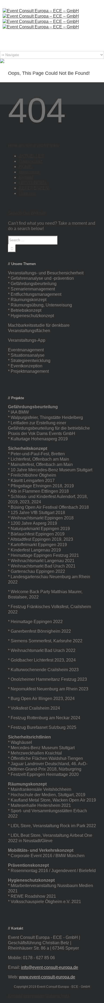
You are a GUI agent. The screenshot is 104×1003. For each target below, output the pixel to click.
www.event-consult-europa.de (47, 977)
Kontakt (26, 177)
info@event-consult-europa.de (49, 967)
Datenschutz (30, 161)
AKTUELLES (31, 156)
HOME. (26, 166)
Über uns (27, 193)
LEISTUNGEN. (33, 182)
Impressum (29, 172)
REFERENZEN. (34, 188)
